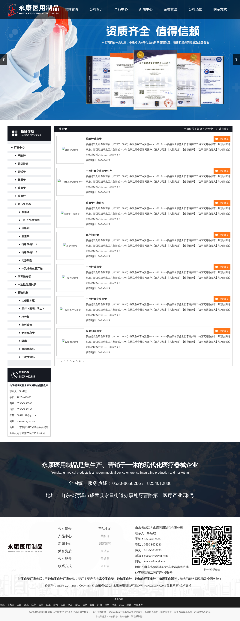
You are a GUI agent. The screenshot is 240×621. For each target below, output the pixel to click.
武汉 (121, 604)
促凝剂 (25, 228)
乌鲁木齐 (138, 604)
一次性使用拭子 (27, 284)
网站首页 (71, 9)
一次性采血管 (94, 267)
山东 (48, 604)
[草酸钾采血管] (70, 150)
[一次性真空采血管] (70, 310)
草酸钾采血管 (94, 138)
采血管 (22, 188)
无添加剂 (27, 260)
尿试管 (22, 171)
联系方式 (220, 9)
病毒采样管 (24, 276)
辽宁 (34, 604)
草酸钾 (22, 155)
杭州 (85, 604)
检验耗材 (23, 292)
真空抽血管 (92, 235)
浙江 (77, 604)
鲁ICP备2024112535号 (67, 585)
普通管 (22, 179)
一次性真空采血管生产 (99, 170)
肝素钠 (25, 236)
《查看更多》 (114, 155)
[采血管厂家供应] (70, 214)
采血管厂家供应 (95, 203)
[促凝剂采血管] (70, 342)
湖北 (114, 604)
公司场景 (195, 9)
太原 (26, 604)
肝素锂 (25, 212)
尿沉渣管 (23, 163)
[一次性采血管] (70, 278)
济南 (55, 604)
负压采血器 (24, 204)
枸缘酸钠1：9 (29, 252)
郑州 (107, 604)
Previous (3, 59)
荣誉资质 (170, 9)
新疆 (129, 604)
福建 (92, 604)
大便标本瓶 (28, 300)
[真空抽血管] (70, 246)
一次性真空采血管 (96, 299)
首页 (199, 129)
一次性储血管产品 (32, 268)
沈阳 (41, 604)
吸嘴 (24, 341)
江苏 (63, 604)
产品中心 (121, 9)
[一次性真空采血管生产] (70, 182)
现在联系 (224, 139)
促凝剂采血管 (94, 331)
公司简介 (96, 9)
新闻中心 (146, 9)
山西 (19, 604)
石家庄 (10, 604)
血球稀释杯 (28, 349)
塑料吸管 (27, 324)
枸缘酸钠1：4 (29, 244)
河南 (99, 604)
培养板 (25, 316)
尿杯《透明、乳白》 (33, 308)
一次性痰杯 (28, 357)
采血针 (22, 196)
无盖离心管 (28, 332)
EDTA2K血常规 (31, 220)
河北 (2, 604)
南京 (70, 604)
